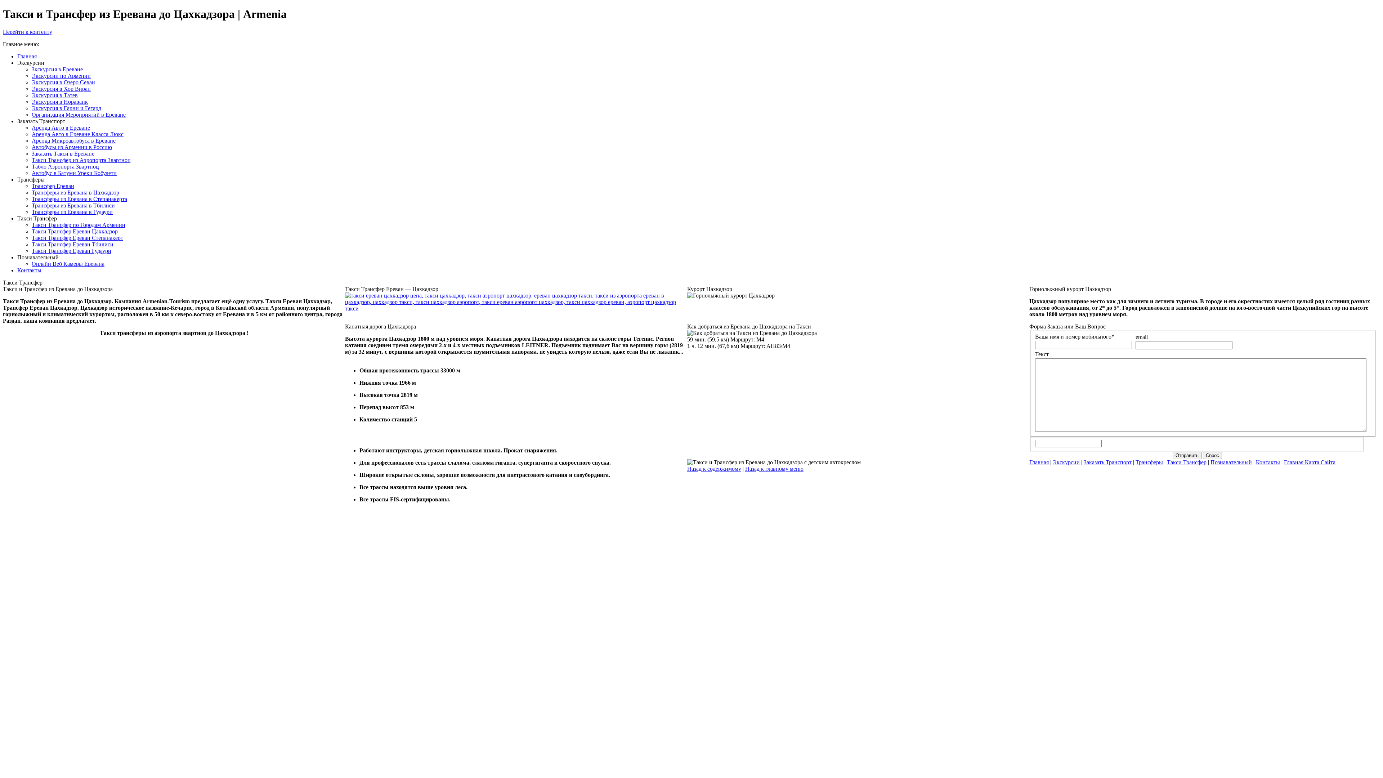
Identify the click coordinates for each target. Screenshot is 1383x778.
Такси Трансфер (1187, 462)
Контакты (1268, 462)
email (1142, 337)
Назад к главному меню (774, 469)
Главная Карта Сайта (1309, 462)
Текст (1042, 354)
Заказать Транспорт (1108, 462)
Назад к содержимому (714, 469)
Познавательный (1231, 462)
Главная (1039, 462)
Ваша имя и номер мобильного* (1074, 337)
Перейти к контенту (27, 32)
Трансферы (1149, 462)
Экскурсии (1066, 462)
